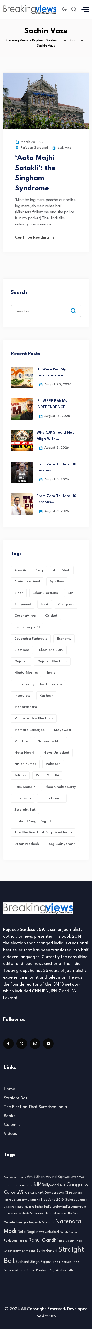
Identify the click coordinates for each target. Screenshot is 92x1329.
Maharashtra (25, 707)
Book (45, 604)
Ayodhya (57, 581)
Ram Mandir (24, 787)
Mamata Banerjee (29, 730)
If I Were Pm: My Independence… (51, 372)
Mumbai (21, 741)
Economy (64, 638)
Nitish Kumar (25, 764)
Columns (64, 148)
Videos (10, 1134)
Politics (20, 775)
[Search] (77, 306)
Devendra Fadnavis (30, 638)
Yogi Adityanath (62, 844)
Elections (22, 650)
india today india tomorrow (38, 684)
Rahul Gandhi (47, 775)
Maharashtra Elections (33, 718)
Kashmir (46, 695)
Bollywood (22, 604)
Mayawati (62, 730)
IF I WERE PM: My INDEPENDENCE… (53, 404)
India (51, 673)
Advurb (49, 1316)
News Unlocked (56, 752)
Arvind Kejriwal (27, 581)
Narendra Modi (50, 741)
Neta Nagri (24, 752)
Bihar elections (45, 593)
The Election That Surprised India (43, 832)
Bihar (18, 593)
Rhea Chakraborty (60, 787)
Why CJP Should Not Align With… (55, 436)
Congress (66, 604)
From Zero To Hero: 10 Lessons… (56, 467)
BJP (70, 593)
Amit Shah (61, 570)
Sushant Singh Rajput (32, 821)
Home (9, 1089)
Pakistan (53, 764)
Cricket (51, 615)
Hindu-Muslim (26, 673)
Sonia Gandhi (51, 798)
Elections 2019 (51, 650)
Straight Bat (25, 809)
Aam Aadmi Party (29, 570)
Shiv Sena (22, 798)
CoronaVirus (25, 615)
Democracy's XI (27, 627)
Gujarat (21, 661)
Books (9, 1116)
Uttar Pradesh (26, 844)
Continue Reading (32, 238)
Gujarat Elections (52, 661)
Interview (22, 695)
